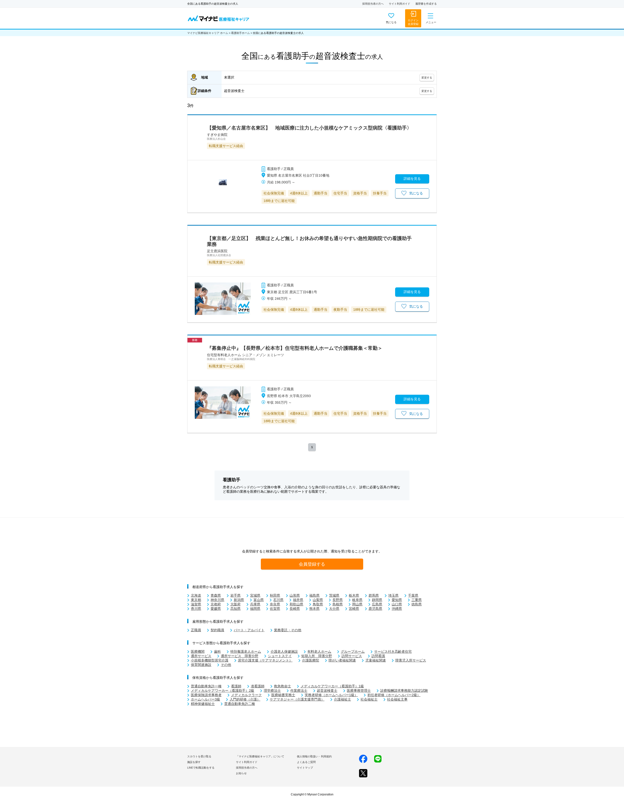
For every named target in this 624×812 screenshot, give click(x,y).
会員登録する (312, 564)
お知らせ (241, 773)
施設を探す (194, 762)
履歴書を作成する (426, 3)
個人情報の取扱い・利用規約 (314, 756)
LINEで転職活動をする (200, 767)
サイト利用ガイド (399, 3)
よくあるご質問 (306, 762)
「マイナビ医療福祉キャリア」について (260, 756)
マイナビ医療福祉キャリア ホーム (207, 32)
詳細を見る (412, 179)
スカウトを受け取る (199, 756)
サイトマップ (305, 767)
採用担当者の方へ (373, 3)
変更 (426, 77)
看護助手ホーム (240, 32)
